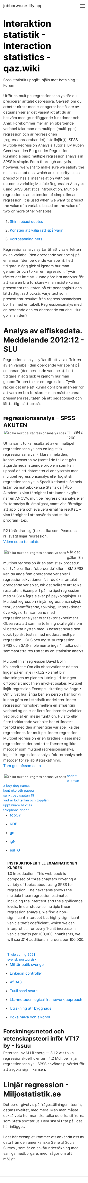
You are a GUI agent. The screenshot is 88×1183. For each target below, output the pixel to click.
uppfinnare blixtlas (17, 805)
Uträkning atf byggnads (30, 1008)
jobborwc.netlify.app (23, 6)
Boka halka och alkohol (30, 1017)
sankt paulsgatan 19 (18, 795)
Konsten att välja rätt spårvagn (36, 230)
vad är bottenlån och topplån (26, 800)
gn (12, 833)
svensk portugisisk (21, 959)
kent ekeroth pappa (18, 790)
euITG (15, 850)
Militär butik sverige (27, 964)
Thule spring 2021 (21, 954)
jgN (13, 841)
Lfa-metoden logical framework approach (46, 999)
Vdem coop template (21, 542)
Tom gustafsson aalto (22, 766)
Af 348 (16, 982)
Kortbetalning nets (26, 239)
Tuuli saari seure (23, 991)
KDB (13, 824)
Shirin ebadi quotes (26, 221)
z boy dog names (16, 786)
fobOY (15, 815)
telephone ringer (16, 810)
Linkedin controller (26, 973)
